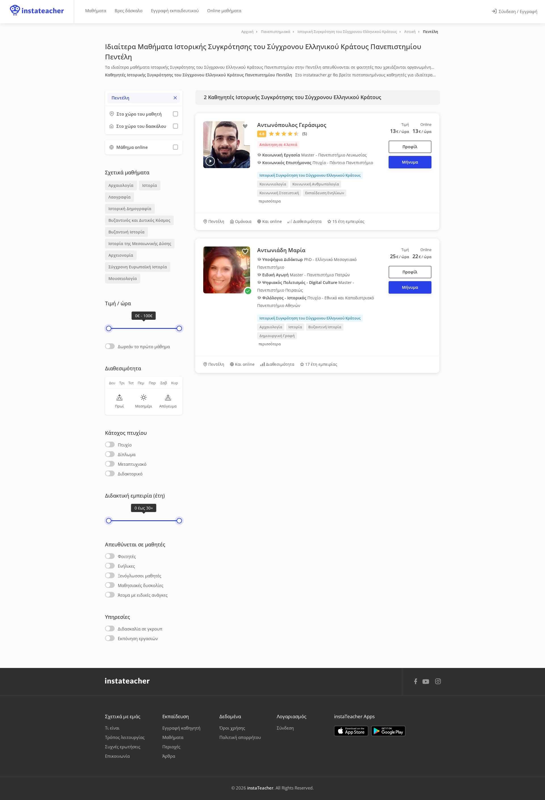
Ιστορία (149, 185)
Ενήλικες (126, 566)
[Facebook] (415, 682)
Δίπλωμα (126, 454)
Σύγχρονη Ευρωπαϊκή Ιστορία (137, 267)
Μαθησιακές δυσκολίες (140, 585)
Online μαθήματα (224, 10)
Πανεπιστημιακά (275, 31)
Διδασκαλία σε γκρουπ (140, 629)
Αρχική (247, 31)
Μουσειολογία (122, 278)
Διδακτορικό (130, 474)
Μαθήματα (95, 10)
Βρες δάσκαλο (128, 10)
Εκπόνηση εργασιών (138, 638)
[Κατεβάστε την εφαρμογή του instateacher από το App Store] (351, 731)
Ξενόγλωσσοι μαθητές (139, 575)
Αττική (410, 31)
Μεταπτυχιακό (132, 464)
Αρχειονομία (120, 255)
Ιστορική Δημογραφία (129, 208)
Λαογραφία (119, 197)
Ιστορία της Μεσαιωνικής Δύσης (139, 243)
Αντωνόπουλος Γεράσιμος (291, 125)
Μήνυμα (410, 162)
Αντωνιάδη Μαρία (281, 250)
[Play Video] (210, 161)
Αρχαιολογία (120, 185)
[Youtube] (426, 683)
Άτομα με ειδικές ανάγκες (142, 595)
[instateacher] (37, 5)
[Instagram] (438, 682)
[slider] (109, 328)
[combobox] (143, 98)
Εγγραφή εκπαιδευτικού (175, 10)
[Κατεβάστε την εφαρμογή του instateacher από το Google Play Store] (388, 731)
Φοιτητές (127, 556)
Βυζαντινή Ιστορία (126, 232)
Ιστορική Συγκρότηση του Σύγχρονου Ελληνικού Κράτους (347, 31)
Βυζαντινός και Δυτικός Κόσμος (139, 220)
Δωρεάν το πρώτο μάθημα (144, 346)
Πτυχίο (125, 445)
